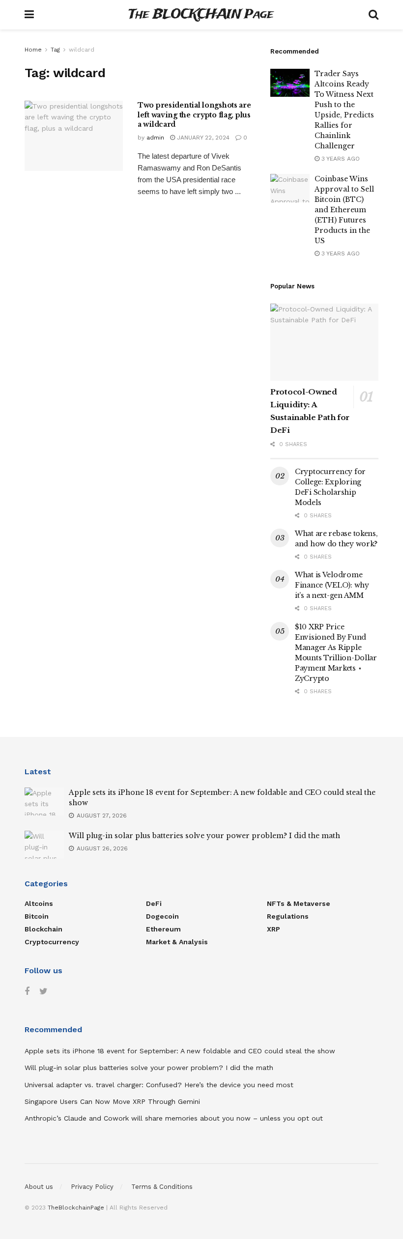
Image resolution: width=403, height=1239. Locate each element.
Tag (55, 49)
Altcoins (39, 903)
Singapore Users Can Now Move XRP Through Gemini (112, 1101)
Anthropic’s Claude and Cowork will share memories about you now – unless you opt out (174, 1118)
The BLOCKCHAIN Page (201, 15)
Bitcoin (37, 916)
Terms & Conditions (162, 1186)
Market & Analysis (177, 942)
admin (155, 137)
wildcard (81, 49)
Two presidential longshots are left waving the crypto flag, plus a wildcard (194, 115)
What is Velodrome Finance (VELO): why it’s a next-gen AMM (332, 585)
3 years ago (339, 158)
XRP (273, 929)
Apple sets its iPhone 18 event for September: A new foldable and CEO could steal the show (180, 1051)
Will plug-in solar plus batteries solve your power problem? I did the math (204, 835)
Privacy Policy (92, 1186)
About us (39, 1186)
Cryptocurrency (52, 942)
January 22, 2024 (202, 137)
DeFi (154, 903)
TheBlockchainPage (76, 1207)
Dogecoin (162, 916)
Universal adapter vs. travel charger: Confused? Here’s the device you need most (159, 1085)
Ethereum (163, 929)
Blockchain (43, 929)
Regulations (288, 916)
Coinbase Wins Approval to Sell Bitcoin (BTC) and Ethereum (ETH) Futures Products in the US (344, 209)
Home (33, 49)
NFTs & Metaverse (298, 903)
